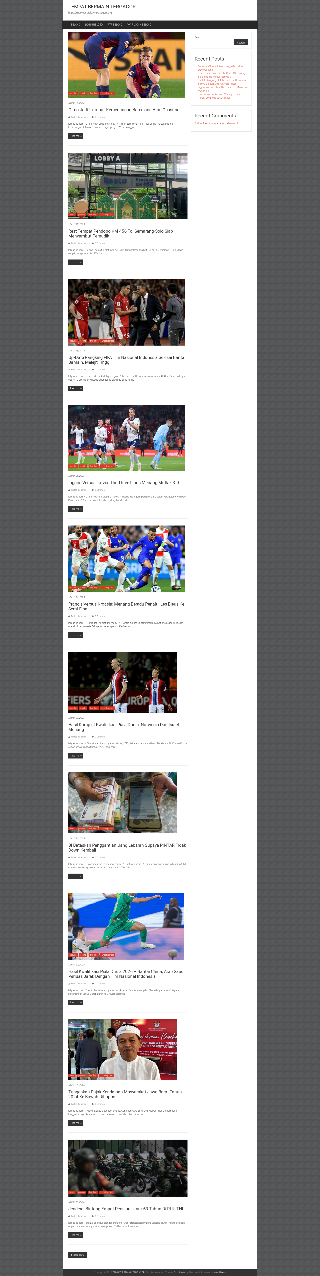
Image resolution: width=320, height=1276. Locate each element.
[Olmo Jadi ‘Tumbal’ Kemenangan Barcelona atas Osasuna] (126, 65)
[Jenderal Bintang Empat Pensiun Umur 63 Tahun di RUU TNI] (128, 1168)
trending (94, 93)
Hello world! (232, 123)
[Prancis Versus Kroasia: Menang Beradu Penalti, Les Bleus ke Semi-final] (126, 558)
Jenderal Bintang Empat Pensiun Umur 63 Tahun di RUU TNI (125, 1208)
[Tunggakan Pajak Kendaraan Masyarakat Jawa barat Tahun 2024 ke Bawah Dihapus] (122, 1049)
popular (73, 93)
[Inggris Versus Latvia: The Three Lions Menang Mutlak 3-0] (126, 437)
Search (198, 37)
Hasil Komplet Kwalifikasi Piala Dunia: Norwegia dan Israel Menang (123, 727)
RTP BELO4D (115, 24)
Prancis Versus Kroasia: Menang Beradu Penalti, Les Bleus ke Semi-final (126, 606)
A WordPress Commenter (208, 123)
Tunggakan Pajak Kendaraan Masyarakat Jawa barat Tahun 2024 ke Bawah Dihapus (125, 1094)
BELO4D (75, 24)
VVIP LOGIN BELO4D (139, 24)
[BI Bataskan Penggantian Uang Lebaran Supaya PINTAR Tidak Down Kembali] (122, 802)
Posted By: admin (79, 117)
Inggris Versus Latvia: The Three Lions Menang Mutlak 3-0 (123, 482)
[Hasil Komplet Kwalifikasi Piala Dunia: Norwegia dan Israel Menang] (122, 682)
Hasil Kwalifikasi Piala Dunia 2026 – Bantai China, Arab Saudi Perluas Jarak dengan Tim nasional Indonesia (126, 974)
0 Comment (99, 117)
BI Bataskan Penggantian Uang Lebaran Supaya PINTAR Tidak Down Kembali (127, 848)
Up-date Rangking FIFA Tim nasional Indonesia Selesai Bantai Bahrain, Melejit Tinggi (126, 360)
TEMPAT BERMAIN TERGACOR (102, 7)
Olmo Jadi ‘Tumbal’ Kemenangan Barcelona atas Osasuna (124, 109)
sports (83, 93)
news (72, 214)
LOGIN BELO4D (94, 24)
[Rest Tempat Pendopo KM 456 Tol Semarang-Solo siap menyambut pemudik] (128, 185)
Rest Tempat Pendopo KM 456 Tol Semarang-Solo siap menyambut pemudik (120, 233)
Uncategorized (108, 93)
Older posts (78, 1255)
